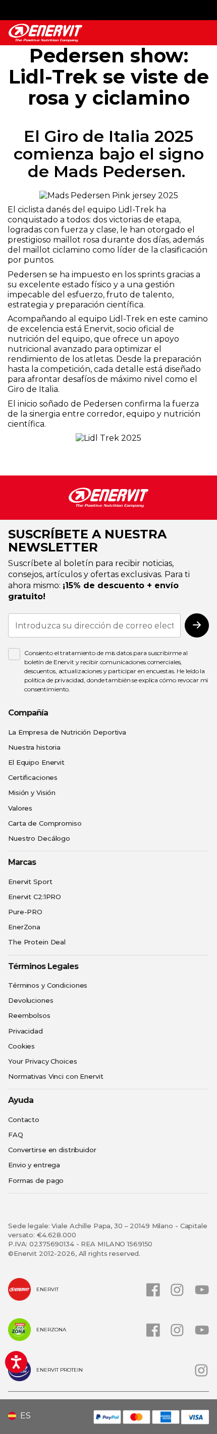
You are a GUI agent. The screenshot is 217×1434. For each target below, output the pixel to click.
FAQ (15, 1135)
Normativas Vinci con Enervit (55, 1076)
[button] (23, 1415)
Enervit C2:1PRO (34, 897)
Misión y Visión (32, 792)
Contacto (23, 1120)
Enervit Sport (30, 882)
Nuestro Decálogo (39, 838)
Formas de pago (36, 1180)
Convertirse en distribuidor (52, 1150)
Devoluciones (30, 1000)
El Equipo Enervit (36, 762)
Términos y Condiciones (47, 985)
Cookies (21, 1046)
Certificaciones (33, 777)
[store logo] (45, 33)
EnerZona (24, 927)
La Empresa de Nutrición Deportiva (67, 732)
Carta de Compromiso (45, 823)
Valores (20, 808)
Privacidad (25, 1031)
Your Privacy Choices (42, 1061)
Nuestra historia (34, 747)
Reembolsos (29, 1015)
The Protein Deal (37, 942)
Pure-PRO (25, 912)
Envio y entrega (34, 1165)
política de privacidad (54, 680)
